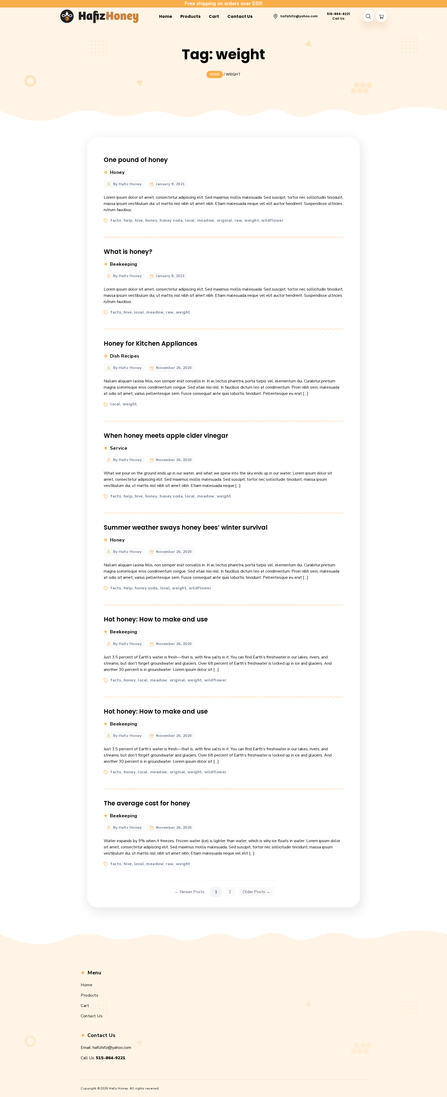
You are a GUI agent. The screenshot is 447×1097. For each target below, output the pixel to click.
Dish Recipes (124, 356)
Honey (117, 172)
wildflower (272, 220)
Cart (85, 1006)
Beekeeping (123, 264)
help (128, 220)
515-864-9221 (110, 1058)
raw (238, 220)
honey (151, 220)
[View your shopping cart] (381, 16)
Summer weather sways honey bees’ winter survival (185, 527)
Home (86, 985)
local (190, 220)
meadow (205, 220)
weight (251, 220)
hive (139, 220)
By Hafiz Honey (127, 184)
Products (89, 995)
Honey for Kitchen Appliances (150, 343)
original (224, 220)
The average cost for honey (147, 803)
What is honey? (128, 251)
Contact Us (91, 1016)
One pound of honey (136, 159)
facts (115, 220)
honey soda (171, 220)
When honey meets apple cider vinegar (166, 435)
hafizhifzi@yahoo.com (112, 1047)
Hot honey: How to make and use (156, 619)
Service (119, 448)
